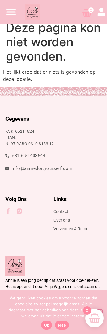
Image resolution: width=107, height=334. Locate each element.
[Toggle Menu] (11, 12)
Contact (61, 211)
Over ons (62, 220)
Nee (62, 325)
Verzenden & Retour (72, 228)
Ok (46, 325)
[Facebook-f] (8, 211)
